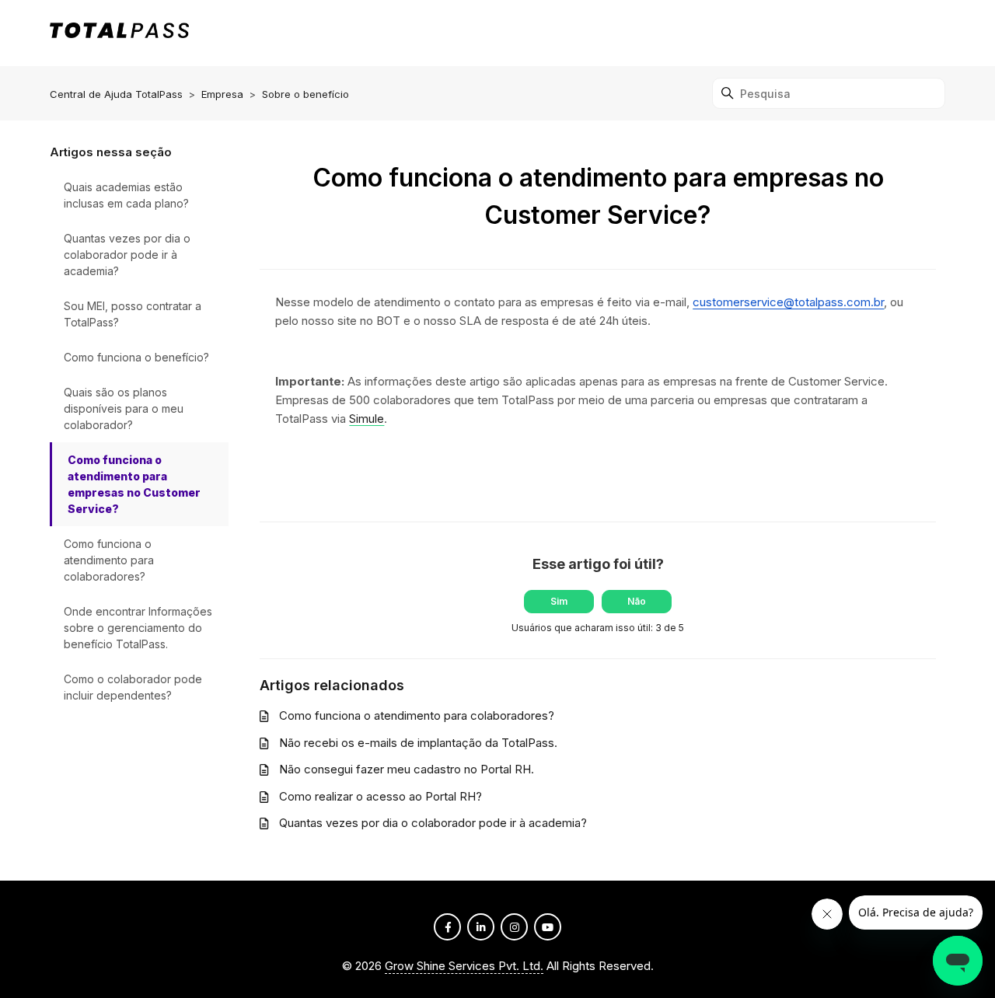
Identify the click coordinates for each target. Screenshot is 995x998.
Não (636, 601)
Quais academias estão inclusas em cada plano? (126, 195)
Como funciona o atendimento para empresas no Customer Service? (134, 484)
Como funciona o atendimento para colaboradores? (109, 560)
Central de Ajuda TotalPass (116, 94)
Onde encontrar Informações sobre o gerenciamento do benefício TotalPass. (138, 628)
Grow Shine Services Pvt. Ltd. (464, 965)
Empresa (222, 94)
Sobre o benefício (305, 94)
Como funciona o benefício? (136, 357)
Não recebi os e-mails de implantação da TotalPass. (418, 742)
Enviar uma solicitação (878, 32)
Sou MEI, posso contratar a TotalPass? (132, 314)
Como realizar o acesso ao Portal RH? (380, 796)
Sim (558, 601)
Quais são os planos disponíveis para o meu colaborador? (123, 408)
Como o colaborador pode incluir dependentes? (133, 687)
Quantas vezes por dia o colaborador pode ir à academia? (127, 254)
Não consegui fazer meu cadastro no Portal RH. (406, 769)
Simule (366, 418)
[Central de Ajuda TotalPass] (119, 33)
